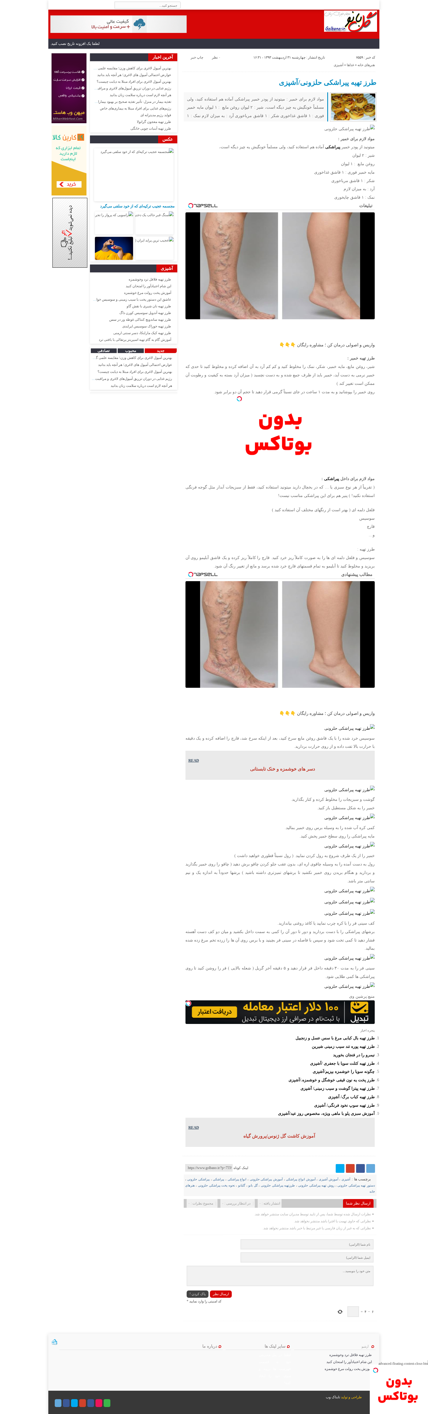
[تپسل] (239, 399)
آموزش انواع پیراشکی (300, 1179)
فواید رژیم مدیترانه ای (155, 115)
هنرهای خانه (366, 65)
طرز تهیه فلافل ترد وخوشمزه (150, 279)
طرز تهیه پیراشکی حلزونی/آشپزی (327, 82)
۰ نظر (216, 57)
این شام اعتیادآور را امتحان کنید (148, 286)
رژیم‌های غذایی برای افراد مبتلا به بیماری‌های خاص (135, 108)
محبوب (130, 350)
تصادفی (104, 350)
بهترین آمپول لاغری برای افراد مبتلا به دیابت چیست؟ (134, 82)
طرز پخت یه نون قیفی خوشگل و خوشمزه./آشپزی (332, 1080)
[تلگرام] (370, 1168)
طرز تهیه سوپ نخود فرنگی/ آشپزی (344, 1105)
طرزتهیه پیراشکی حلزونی (278, 1185)
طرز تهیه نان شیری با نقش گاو (149, 306)
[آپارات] (98, 1403)
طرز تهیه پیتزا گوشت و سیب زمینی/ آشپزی (337, 1088)
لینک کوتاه (241, 1168)
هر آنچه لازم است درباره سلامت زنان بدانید (140, 95)
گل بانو (253, 1185)
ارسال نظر (221, 1294)
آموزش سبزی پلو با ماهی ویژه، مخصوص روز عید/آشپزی (326, 1113)
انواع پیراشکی (237, 1179)
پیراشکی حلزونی (198, 1179)
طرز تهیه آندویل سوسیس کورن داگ (145, 313)
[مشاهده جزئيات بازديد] (54, 1344)
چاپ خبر (197, 57)
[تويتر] (340, 1168)
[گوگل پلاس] (350, 1168)
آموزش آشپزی (328, 1179)
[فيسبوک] (360, 1168)
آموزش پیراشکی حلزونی (266, 1179)
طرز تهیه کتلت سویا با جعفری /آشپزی (342, 1063)
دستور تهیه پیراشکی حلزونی (356, 1185)
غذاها (350, 65)
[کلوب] (107, 1403)
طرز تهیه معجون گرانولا (154, 122)
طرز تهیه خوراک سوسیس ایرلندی (146, 326)
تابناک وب (333, 1397)
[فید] (52, 5)
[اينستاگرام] (90, 1403)
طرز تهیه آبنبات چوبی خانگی (150, 128)
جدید (161, 350)
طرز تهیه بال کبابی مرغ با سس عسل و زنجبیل (335, 1038)
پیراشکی (332, 146)
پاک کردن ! (198, 1294)
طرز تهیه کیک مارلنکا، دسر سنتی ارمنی (142, 333)
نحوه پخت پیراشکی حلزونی (216, 1185)
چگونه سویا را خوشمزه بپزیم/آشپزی (344, 1071)
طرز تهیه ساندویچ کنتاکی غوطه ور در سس (140, 320)
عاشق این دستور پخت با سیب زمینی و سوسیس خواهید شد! (128, 299)
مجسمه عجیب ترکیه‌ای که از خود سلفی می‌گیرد (137, 206)
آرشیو (365, 1346)
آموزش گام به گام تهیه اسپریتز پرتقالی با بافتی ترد (135, 340)
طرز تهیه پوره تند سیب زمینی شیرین (343, 1046)
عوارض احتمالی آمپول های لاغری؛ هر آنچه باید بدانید (134, 75)
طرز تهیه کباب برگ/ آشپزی (351, 1096)
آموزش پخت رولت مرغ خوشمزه (147, 293)
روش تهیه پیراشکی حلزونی (316, 1185)
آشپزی (338, 65)
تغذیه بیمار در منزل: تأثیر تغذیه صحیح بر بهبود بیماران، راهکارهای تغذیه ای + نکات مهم (110, 102)
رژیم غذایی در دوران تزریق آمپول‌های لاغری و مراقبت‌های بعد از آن (123, 88)
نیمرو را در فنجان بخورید (354, 1054)
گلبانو (241, 1185)
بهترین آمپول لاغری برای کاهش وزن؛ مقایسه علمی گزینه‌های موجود (122, 68)
